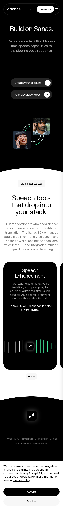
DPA (16, 438)
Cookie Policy (41, 438)
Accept (31, 491)
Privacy (9, 438)
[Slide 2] (31, 376)
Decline (31, 501)
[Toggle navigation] (58, 9)
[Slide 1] (29, 376)
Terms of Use (26, 438)
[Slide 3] (34, 376)
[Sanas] (14, 9)
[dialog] (31, 485)
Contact (53, 438)
